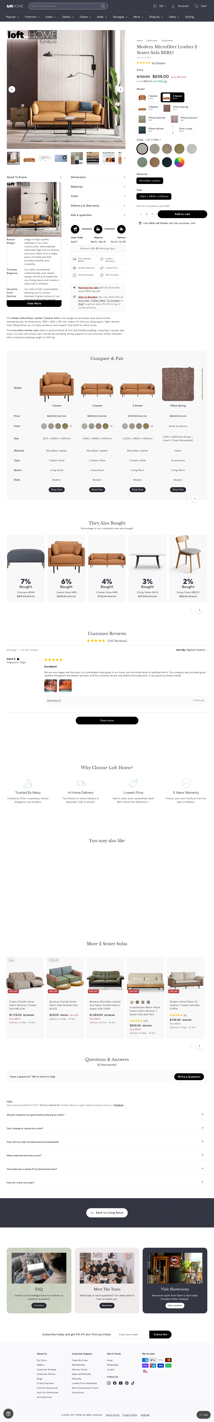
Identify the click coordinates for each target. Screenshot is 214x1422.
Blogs (40, 1378)
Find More (39, 1305)
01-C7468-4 (179, 148)
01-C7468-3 (167, 148)
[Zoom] (66, 89)
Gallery (40, 1364)
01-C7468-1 (142, 148)
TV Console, (113, 300)
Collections (151, 40)
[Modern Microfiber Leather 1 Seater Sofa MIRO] (56, 384)
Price (140, 70)
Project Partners (45, 1383)
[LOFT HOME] (15, 6)
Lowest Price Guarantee (84, 1383)
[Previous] (12, 89)
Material (142, 174)
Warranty (77, 1378)
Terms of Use (112, 1414)
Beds (100, 17)
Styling (189, 17)
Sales (173, 17)
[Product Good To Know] (34, 244)
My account (78, 1392)
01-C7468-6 (142, 162)
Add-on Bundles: (88, 296)
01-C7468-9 (167, 162)
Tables (66, 17)
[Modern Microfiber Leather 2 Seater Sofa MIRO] (97, 384)
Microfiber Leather (149, 180)
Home (139, 40)
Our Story (42, 1360)
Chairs (84, 17)
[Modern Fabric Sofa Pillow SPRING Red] (178, 384)
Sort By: (181, 649)
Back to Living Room (109, 1212)
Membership (78, 1364)
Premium (31, 17)
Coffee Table (98, 300)
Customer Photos (46, 1374)
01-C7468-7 (154, 162)
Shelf (81, 304)
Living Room (167, 40)
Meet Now (107, 1305)
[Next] (120, 89)
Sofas (49, 17)
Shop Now (57, 489)
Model (141, 89)
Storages (119, 17)
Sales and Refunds (81, 1374)
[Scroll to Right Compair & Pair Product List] (194, 498)
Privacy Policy (130, 1414)
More (137, 17)
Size (139, 190)
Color (149, 139)
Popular (11, 17)
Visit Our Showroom (47, 1388)
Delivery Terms (79, 1369)
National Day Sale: (88, 287)
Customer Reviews (47, 1369)
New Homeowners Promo (85, 1388)
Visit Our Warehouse (47, 1392)
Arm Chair (83, 300)
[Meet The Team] (107, 1268)
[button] (18, 659)
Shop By (154, 17)
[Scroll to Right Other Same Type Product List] (199, 1045)
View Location (175, 1305)
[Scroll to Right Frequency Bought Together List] (199, 610)
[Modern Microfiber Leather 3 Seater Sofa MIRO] (137, 384)
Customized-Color (179, 162)
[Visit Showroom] (175, 1268)
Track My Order (80, 1360)
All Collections (44, 1397)
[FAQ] (39, 1268)
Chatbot (118, 1105)
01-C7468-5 (191, 148)
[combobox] (68, 6)
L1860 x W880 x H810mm (153, 196)
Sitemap (145, 1414)
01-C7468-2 (154, 148)
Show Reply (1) (54, 700)
